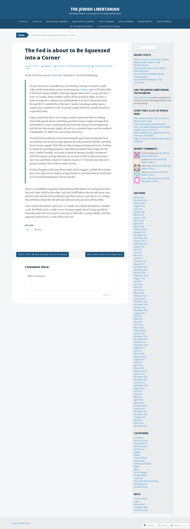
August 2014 (139, 348)
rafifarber (48, 66)
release (84, 89)
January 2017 (139, 264)
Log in (137, 501)
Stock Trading (140, 472)
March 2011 (139, 423)
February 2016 (140, 296)
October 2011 (140, 417)
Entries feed (139, 504)
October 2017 (140, 241)
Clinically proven (141, 97)
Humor (137, 455)
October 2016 (140, 273)
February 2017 (140, 261)
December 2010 (140, 426)
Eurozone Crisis (141, 440)
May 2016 (138, 287)
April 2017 (138, 258)
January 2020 (139, 218)
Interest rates (100, 66)
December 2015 (140, 301)
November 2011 (141, 414)
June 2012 (138, 394)
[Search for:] (145, 47)
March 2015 (139, 328)
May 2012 (138, 397)
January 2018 (139, 232)
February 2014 (140, 357)
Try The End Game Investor (81, 26)
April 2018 (138, 223)
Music (136, 469)
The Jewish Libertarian (95, 9)
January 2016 (139, 299)
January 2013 (139, 374)
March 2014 (139, 354)
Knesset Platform (145, 21)
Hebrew (137, 452)
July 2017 (138, 249)
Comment (106, 295)
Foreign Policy (140, 443)
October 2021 (140, 203)
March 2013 (139, 368)
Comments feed (140, 507)
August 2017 (139, 247)
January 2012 (139, 409)
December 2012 (140, 377)
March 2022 (139, 197)
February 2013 (140, 371)
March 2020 (139, 215)
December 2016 (140, 267)
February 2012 (140, 406)
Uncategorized (140, 484)
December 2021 (140, 200)
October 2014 (140, 342)
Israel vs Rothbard (106, 21)
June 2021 (138, 209)
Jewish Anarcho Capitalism (57, 21)
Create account (140, 498)
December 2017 (140, 235)
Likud (136, 466)
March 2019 (139, 220)
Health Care (139, 449)
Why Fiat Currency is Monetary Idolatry (151, 59)
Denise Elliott (147, 178)
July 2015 (138, 316)
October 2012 (140, 382)
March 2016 (139, 293)
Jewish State (139, 461)
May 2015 (138, 322)
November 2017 (141, 238)
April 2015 (138, 325)
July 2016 (138, 281)
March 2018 (139, 226)
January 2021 (139, 212)
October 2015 (140, 307)
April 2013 (138, 365)
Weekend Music (141, 487)
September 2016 (141, 276)
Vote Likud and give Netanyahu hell (150, 124)
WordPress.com (141, 510)
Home (21, 35)
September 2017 (141, 244)
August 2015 (139, 313)
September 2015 (141, 310)
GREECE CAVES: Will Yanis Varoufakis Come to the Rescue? (42, 254)
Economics (61, 66)
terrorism (138, 478)
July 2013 (138, 362)
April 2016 (138, 290)
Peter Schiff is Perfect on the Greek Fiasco (104, 254)
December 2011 (140, 411)
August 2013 (139, 359)
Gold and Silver (140, 446)
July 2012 (138, 391)
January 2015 (139, 333)
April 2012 (138, 400)
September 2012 (141, 385)
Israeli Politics (140, 458)
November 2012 (141, 380)
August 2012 (139, 388)
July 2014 (138, 351)
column (54, 75)
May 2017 (138, 255)
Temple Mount (140, 475)
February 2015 (140, 330)
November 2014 (141, 339)
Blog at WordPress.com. (21, 523)
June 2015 (138, 319)
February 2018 (140, 229)
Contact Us (23, 21)
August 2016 (139, 278)
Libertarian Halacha (142, 464)
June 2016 (138, 284)
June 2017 (138, 252)
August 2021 (139, 206)
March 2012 (139, 403)
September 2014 (141, 345)
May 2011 (138, 420)
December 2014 (140, 336)
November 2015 (141, 304)
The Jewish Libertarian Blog (78, 66)
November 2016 (141, 270)
